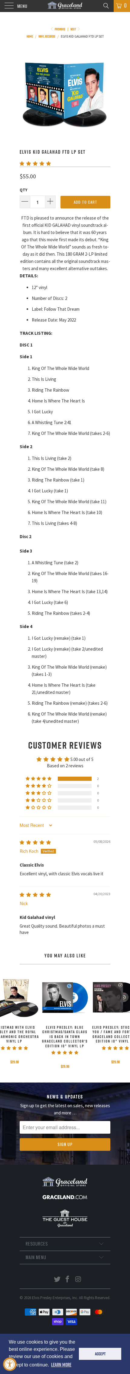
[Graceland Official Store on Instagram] (78, 1279)
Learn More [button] (61, 1364)
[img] (35, 842)
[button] (35, 163)
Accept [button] (100, 1354)
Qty (23, 190)
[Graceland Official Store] (65, 6)
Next (73, 29)
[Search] (105, 5)
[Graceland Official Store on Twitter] (57, 1279)
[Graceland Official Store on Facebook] (67, 1279)
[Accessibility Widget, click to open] (10, 1364)
